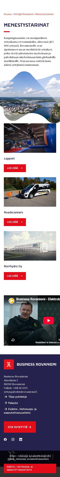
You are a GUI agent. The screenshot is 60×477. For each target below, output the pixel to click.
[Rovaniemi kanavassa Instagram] (13, 440)
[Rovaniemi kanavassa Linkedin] (20, 440)
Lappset (9, 158)
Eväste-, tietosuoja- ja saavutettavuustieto (20, 411)
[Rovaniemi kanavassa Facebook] (5, 440)
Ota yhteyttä (20, 427)
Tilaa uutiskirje (15, 396)
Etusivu (8, 14)
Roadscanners (13, 212)
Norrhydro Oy (13, 266)
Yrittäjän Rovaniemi (23, 14)
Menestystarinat (44, 14)
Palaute (11, 403)
